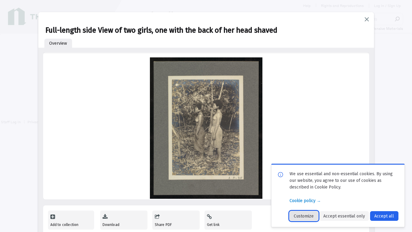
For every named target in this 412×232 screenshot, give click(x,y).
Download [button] (111, 225)
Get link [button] (213, 225)
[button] (366, 19)
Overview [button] (58, 43)
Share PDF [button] (163, 225)
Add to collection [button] (64, 225)
